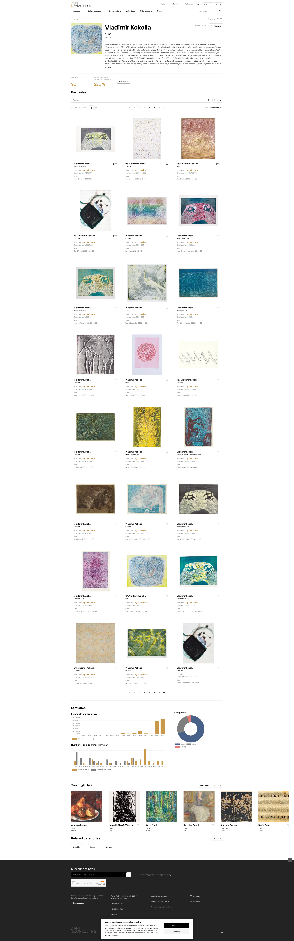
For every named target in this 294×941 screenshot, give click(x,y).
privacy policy (166, 875)
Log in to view (88, 170)
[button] (290, 860)
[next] (159, 107)
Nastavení (176, 932)
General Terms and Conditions (161, 907)
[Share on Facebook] (215, 19)
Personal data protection (159, 896)
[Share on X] (218, 19)
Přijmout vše (176, 926)
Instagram (196, 896)
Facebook (196, 902)
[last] (164, 107)
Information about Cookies (160, 902)
